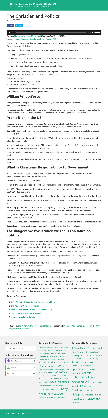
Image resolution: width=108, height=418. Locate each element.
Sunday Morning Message (41, 326)
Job (82, 382)
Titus (77, 402)
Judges (99, 382)
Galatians (77, 373)
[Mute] (93, 32)
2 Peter (78, 359)
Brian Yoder (43, 348)
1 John (91, 348)
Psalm (97, 394)
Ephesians (81, 326)
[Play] (9, 32)
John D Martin (58, 363)
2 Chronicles (83, 356)
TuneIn (48, 39)
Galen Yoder (49, 356)
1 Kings (98, 348)
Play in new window (22, 36)
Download (36, 36)
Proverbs (88, 394)
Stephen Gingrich (53, 385)
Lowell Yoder (49, 369)
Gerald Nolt (59, 356)
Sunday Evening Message (48, 389)
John (98, 326)
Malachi (86, 386)
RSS (54, 39)
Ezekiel (93, 369)
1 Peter (67, 326)
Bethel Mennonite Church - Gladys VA (33, 4)
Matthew (17, 329)
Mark (91, 386)
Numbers (88, 391)
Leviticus (74, 386)
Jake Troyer (53, 359)
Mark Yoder (57, 369)
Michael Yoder (52, 372)
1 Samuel (81, 352)
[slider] (97, 32)
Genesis (86, 372)
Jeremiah (90, 326)
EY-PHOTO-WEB (24, 414)
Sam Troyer (63, 378)
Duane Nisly (42, 353)
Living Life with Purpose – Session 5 (26, 313)
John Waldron (23, 326)
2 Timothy (94, 359)
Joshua (94, 382)
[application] (54, 32)
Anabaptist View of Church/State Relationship (31, 310)
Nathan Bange (43, 375)
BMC (7, 414)
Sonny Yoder (44, 382)
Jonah (9, 329)
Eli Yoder (57, 353)
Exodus (88, 369)
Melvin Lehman (65, 369)
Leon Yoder (59, 366)
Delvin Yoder (64, 350)
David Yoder (55, 350)
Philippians (78, 394)
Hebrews (77, 377)
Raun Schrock (59, 375)
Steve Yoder (63, 385)
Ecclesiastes (88, 365)
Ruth (73, 402)
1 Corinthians (80, 348)
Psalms (74, 399)
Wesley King (61, 397)
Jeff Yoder (60, 359)
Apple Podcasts (22, 39)
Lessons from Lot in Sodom (23, 317)
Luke (80, 385)
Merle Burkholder (43, 372)
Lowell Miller (42, 369)
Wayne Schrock (52, 397)
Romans (25, 329)
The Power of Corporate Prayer (25, 306)
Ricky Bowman (52, 378)
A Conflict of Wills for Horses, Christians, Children (33, 302)
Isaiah (86, 377)
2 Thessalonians (85, 359)
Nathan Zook (51, 375)
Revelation (83, 399)
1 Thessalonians (91, 352)
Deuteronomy (78, 365)
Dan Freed (47, 350)
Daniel (91, 362)
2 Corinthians (94, 355)
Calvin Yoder (52, 347)
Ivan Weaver (45, 359)
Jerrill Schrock (46, 362)
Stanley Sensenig (43, 385)
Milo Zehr (62, 372)
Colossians (82, 362)
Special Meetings (59, 381)
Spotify (33, 39)
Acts (73, 326)
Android (40, 39)
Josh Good (50, 366)
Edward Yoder (50, 353)
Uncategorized (43, 397)
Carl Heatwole (60, 347)
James (94, 377)
